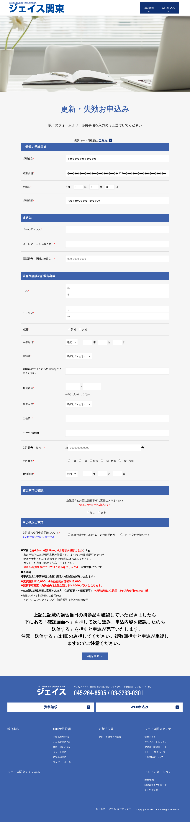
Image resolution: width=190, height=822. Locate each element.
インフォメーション (158, 772)
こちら (103, 140)
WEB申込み (168, 7)
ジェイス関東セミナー (159, 729)
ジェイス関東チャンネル (23, 772)
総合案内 (13, 729)
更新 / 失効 (106, 729)
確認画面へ (95, 656)
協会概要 (100, 808)
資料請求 (149, 7)
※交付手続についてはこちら (39, 536)
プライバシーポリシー (120, 808)
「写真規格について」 (91, 567)
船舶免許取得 (62, 729)
